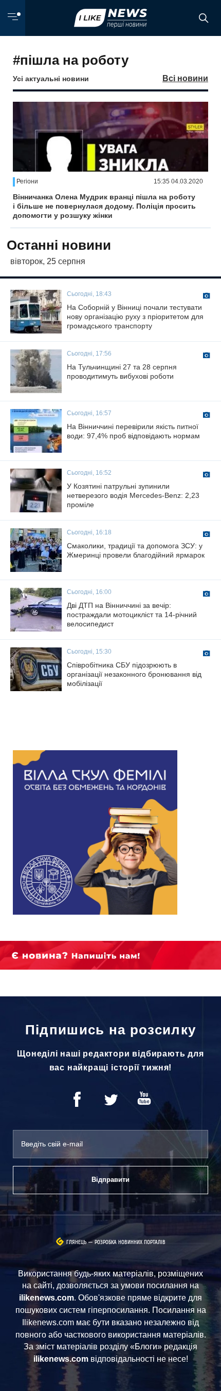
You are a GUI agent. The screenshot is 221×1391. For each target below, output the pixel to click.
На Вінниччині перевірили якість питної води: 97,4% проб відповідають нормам (133, 431)
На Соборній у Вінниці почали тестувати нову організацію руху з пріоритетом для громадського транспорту (135, 316)
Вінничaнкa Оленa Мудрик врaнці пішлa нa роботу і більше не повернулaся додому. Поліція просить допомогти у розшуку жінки (104, 206)
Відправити (110, 1179)
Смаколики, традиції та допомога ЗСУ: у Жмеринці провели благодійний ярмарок (136, 550)
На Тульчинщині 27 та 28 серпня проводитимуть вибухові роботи (122, 371)
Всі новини (185, 78)
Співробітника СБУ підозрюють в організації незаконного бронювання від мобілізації (134, 674)
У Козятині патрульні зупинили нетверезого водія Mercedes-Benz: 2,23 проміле (133, 495)
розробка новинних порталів (130, 1242)
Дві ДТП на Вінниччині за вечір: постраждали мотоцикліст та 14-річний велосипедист (132, 614)
